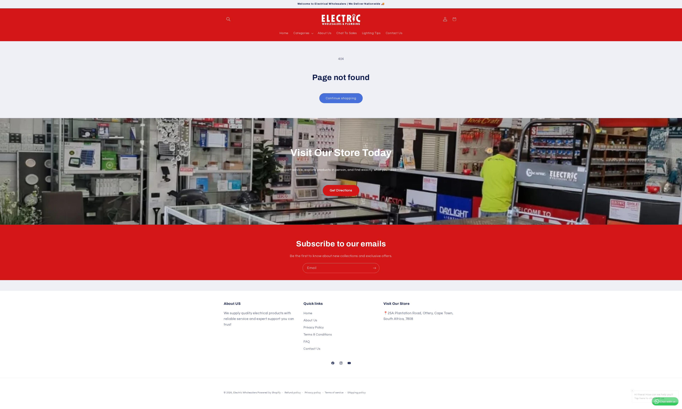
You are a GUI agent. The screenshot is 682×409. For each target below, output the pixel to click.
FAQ (307, 341)
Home (308, 313)
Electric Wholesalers (245, 392)
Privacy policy (313, 392)
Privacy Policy (314, 327)
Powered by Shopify (269, 392)
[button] (228, 19)
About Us (310, 320)
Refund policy (293, 392)
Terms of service (334, 392)
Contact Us (312, 348)
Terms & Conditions (318, 334)
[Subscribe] (374, 268)
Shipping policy (357, 392)
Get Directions (341, 190)
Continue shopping (341, 98)
